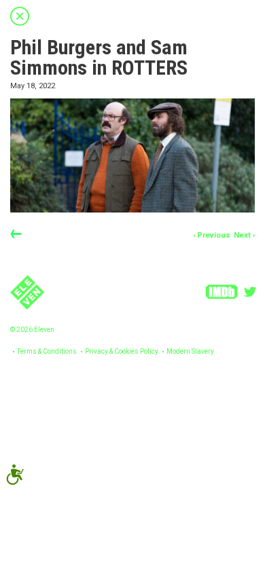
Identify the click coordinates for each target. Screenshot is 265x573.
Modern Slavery (190, 351)
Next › (244, 235)
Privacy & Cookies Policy (121, 351)
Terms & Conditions (47, 351)
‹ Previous (211, 235)
